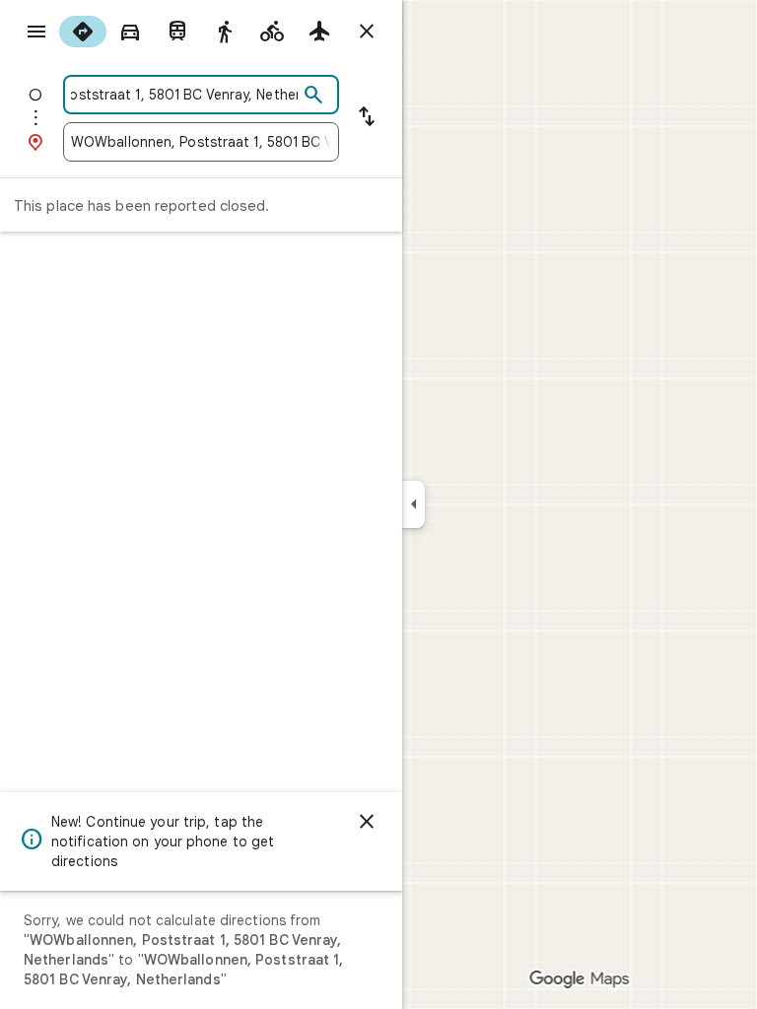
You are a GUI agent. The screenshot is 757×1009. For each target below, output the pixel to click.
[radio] (82, 31)
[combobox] (184, 94)
